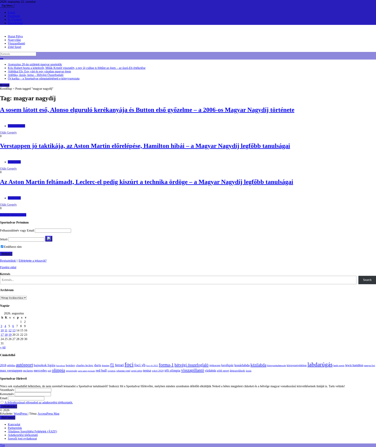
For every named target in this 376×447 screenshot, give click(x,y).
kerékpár (227, 365)
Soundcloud (15, 23)
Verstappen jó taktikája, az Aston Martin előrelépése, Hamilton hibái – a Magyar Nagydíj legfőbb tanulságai (145, 145)
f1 (112, 364)
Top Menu (7, 5)
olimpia (58, 370)
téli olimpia (172, 370)
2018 (3, 365)
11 (6, 330)
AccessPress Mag (48, 413)
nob (49, 371)
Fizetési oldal (8, 267)
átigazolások (237, 370)
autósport (24, 364)
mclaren (28, 370)
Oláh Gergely (8, 132)
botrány (70, 365)
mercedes (40, 370)
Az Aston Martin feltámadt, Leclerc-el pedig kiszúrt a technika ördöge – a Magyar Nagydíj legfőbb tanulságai (146, 181)
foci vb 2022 (152, 365)
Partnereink (15, 428)
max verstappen (11, 370)
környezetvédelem (297, 365)
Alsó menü (8, 417)
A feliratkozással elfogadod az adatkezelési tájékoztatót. (39, 402)
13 (13, 330)
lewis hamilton (354, 365)
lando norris (338, 365)
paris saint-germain (86, 371)
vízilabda (210, 370)
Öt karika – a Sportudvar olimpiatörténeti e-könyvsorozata (44, 78)
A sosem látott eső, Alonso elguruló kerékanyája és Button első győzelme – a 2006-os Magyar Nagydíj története (147, 109)
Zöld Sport (14, 47)
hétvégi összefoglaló (191, 365)
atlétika (11, 365)
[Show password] (48, 239)
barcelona (60, 365)
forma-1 (166, 364)
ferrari (119, 365)
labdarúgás (320, 364)
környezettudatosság (276, 365)
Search (367, 279)
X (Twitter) (15, 19)
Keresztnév (7, 394)
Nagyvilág (14, 40)
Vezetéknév (7, 390)
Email (11, 12)
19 (10, 334)
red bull (101, 370)
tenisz (147, 370)
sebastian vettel (123, 371)
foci (129, 364)
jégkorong (215, 365)
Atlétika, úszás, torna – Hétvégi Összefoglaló (35, 75)
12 (10, 330)
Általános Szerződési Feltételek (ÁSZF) (32, 431)
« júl (2, 347)
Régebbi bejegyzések (13, 214)
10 (2, 330)
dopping (105, 365)
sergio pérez (136, 370)
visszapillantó (192, 370)
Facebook (14, 16)
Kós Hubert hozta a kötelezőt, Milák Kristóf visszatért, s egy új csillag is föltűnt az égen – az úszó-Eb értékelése (77, 68)
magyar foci (369, 365)
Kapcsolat (14, 424)
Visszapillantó (16, 43)
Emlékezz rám (13, 246)
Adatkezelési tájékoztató (23, 435)
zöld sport (223, 370)
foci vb (140, 365)
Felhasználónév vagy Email (17, 230)
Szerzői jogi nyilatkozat (22, 438)
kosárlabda (242, 365)
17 (2, 334)
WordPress (21, 413)
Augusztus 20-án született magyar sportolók (35, 64)
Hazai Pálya (15, 36)
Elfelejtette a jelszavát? (33, 260)
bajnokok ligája (44, 365)
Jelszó (3, 239)
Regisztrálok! (8, 260)
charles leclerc (84, 365)
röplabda (112, 371)
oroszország (71, 370)
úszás (248, 370)
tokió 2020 (158, 370)
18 (6, 334)
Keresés (5, 274)
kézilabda (258, 365)
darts (97, 365)
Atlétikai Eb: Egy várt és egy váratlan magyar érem (39, 71)
